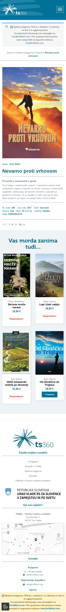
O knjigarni (33, 461)
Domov (10, 52)
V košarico (49, 394)
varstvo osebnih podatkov (38, 480)
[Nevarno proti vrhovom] (10, 224)
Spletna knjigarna (24, 52)
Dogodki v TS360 (33, 466)
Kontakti (33, 476)
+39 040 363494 (34, 572)
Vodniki (39, 52)
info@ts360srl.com (21, 36)
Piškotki (19, 480)
